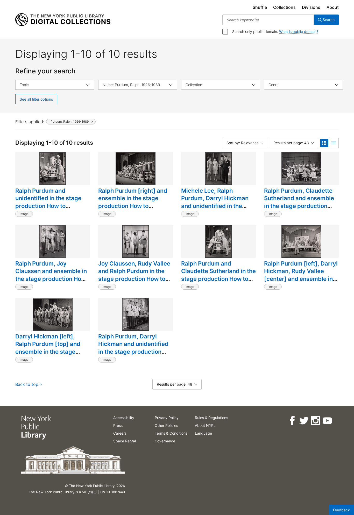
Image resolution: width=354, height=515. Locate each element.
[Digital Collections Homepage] (62, 19)
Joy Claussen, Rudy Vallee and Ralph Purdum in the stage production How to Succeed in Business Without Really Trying (134, 279)
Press (118, 425)
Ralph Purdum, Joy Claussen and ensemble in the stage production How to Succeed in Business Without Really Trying (51, 279)
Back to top (26, 384)
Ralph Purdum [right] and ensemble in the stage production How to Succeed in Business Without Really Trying (132, 206)
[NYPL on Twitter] (304, 421)
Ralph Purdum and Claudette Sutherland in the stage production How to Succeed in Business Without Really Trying (218, 279)
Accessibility (123, 417)
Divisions (311, 7)
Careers (119, 433)
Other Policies (166, 425)
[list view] (333, 143)
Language (203, 433)
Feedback (341, 510)
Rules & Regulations (211, 417)
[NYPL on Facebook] (292, 421)
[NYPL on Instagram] (315, 421)
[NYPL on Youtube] (327, 421)
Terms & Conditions (171, 433)
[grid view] (324, 143)
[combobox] (268, 20)
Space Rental (124, 441)
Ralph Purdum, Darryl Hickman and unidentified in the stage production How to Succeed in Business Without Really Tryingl (133, 355)
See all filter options (36, 99)
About (333, 7)
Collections (284, 7)
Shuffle (260, 7)
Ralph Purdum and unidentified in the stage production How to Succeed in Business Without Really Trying (48, 206)
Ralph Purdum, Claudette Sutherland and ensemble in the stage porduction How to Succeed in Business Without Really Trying (299, 209)
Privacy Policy (167, 417)
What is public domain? (298, 31)
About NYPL (205, 425)
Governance (165, 441)
